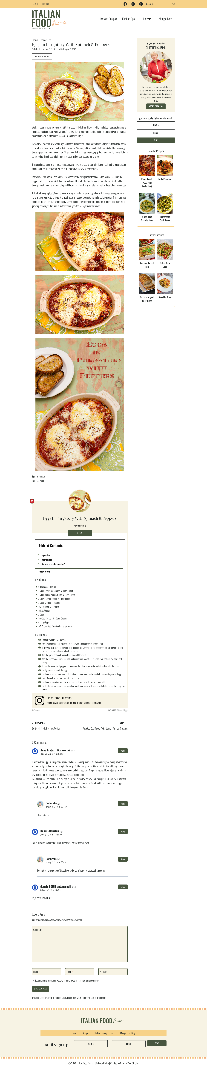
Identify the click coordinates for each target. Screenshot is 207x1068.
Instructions (46, 559)
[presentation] (147, 165)
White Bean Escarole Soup (147, 218)
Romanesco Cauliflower (165, 218)
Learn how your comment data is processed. (86, 997)
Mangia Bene (165, 18)
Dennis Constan (49, 831)
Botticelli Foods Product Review (46, 726)
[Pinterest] (141, 4)
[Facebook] (125, 4)
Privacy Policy (102, 1063)
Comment (38, 929)
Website (103, 972)
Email (69, 972)
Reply (123, 750)
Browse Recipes (108, 18)
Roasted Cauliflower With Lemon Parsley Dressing (105, 726)
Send (156, 140)
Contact (46, 4)
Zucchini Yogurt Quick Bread (147, 299)
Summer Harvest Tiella (147, 264)
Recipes (35, 39)
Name (36, 972)
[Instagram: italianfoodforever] (41, 700)
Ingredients (46, 555)
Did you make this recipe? (53, 564)
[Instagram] (133, 4)
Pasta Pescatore (165, 179)
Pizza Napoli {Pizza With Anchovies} (146, 182)
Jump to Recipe (43, 56)
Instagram (97, 702)
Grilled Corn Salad (165, 264)
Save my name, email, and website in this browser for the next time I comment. (67, 980)
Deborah (37, 49)
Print (79, 533)
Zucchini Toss (165, 297)
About (36, 4)
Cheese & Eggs (45, 39)
